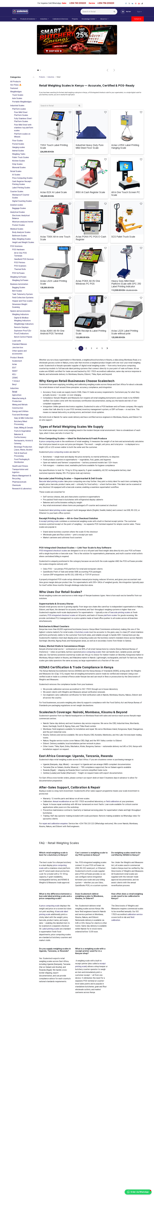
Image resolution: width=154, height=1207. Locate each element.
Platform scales (19, 109)
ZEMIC (15, 378)
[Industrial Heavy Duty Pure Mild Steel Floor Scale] (91, 126)
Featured (14, 88)
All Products (15, 81)
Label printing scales (51, 929)
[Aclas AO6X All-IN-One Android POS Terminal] (56, 312)
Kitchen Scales (18, 161)
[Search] (114, 12)
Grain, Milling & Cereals (23, 427)
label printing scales (57, 510)
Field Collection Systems (22, 297)
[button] (138, 1192)
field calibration (112, 801)
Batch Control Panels (23, 337)
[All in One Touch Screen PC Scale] (127, 173)
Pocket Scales (18, 225)
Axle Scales (17, 98)
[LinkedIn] (132, 3)
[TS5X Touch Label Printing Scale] (56, 126)
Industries (14, 388)
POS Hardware (18, 249)
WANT (15, 371)
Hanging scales (18, 147)
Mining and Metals (20, 404)
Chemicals (16, 485)
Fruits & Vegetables (22, 431)
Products (42, 77)
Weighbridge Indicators (24, 324)
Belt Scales (17, 291)
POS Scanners (20, 266)
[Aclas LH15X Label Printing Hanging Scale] (127, 126)
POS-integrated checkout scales (53, 550)
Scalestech (17, 361)
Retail (14, 391)
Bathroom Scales (19, 235)
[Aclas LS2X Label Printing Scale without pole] (127, 312)
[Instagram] (135, 3)
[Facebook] (126, 3)
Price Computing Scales (22, 178)
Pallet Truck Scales (20, 157)
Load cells (16, 341)
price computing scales (59, 452)
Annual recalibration (61, 801)
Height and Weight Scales (23, 242)
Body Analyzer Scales (21, 232)
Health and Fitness (20, 466)
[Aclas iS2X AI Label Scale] (56, 173)
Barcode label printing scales (51, 481)
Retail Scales (15, 171)
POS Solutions (16, 246)
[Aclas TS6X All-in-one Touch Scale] (56, 217)
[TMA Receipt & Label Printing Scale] (91, 312)
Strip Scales (17, 164)
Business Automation (19, 284)
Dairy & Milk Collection (23, 418)
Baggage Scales (19, 208)
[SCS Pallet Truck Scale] (127, 217)
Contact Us (137, 19)
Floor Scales (17, 140)
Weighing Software (18, 277)
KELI (14, 374)
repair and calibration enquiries (55, 823)
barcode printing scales (120, 612)
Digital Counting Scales (22, 201)
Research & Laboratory (22, 488)
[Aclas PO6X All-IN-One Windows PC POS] (91, 262)
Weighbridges (16, 91)
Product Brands (16, 357)
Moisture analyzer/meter (22, 222)
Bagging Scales (18, 287)
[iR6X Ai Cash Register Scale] (91, 173)
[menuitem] (14, 19)
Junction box (17, 347)
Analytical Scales (17, 212)
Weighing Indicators (20, 314)
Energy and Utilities (20, 411)
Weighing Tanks (18, 154)
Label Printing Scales (21, 187)
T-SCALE (16, 381)
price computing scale (50, 441)
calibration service (135, 914)
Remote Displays (21, 327)
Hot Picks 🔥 (16, 85)
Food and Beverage (20, 415)
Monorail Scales (19, 167)
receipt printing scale (50, 521)
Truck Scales (17, 95)
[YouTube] (139, 3)
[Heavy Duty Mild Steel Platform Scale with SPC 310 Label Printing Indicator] (127, 262)
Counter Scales (16, 191)
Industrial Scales (17, 105)
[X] (129, 3)
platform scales (110, 615)
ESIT (14, 367)
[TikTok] (142, 3)
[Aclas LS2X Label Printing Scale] (56, 262)
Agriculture (16, 395)
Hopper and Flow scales (22, 301)
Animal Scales (18, 151)
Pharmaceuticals (19, 482)
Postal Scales (18, 144)
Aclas (14, 364)
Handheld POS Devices (24, 259)
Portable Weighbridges (22, 102)
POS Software (18, 273)
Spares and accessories (20, 311)
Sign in (139, 11)
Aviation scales (16, 205)
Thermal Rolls (20, 269)
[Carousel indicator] (40, 70)
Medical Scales (16, 229)
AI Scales (16, 175)
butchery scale (82, 632)
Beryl (14, 384)
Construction (17, 408)
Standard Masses (19, 344)
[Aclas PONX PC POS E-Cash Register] (91, 217)
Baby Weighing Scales (21, 239)
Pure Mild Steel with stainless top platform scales (23, 128)
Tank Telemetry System (22, 294)
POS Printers (19, 262)
